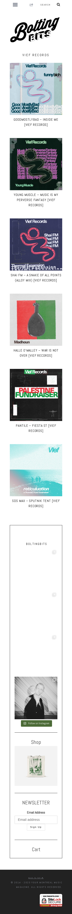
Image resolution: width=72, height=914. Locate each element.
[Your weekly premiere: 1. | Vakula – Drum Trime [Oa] (36, 655)
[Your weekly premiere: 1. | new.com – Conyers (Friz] (36, 613)
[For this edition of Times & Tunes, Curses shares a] (36, 698)
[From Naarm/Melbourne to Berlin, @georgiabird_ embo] (36, 570)
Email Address (36, 812)
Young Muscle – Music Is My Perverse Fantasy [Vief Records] (36, 199)
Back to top (35, 878)
